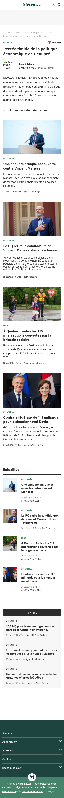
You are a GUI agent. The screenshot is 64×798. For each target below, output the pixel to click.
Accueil (7, 33)
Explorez (32, 613)
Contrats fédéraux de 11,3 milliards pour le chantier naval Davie (30, 419)
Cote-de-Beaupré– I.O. (34, 33)
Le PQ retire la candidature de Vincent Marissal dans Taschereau (30, 247)
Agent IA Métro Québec (34, 191)
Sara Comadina (30, 276)
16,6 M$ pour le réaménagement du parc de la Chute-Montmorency (30, 628)
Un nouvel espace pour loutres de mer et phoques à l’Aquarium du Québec (31, 651)
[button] (4, 5)
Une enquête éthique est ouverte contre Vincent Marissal (29, 165)
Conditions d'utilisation (32, 791)
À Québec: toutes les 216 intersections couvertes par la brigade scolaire (27, 335)
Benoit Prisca (26, 64)
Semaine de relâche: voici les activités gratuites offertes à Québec (31, 675)
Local (17, 33)
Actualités (8, 42)
